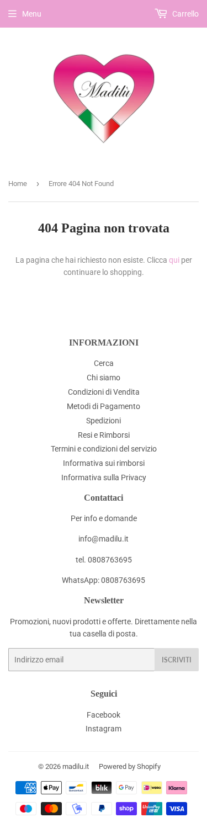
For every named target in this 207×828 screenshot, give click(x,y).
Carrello (185, 13)
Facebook (103, 714)
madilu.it (75, 766)
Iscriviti (177, 660)
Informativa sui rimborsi (104, 463)
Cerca (104, 363)
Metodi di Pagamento (103, 406)
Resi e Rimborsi (104, 435)
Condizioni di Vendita (104, 392)
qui (174, 260)
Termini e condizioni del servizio (104, 448)
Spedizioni (103, 420)
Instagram (103, 728)
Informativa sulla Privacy (103, 477)
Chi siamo (103, 377)
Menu (31, 13)
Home (17, 183)
